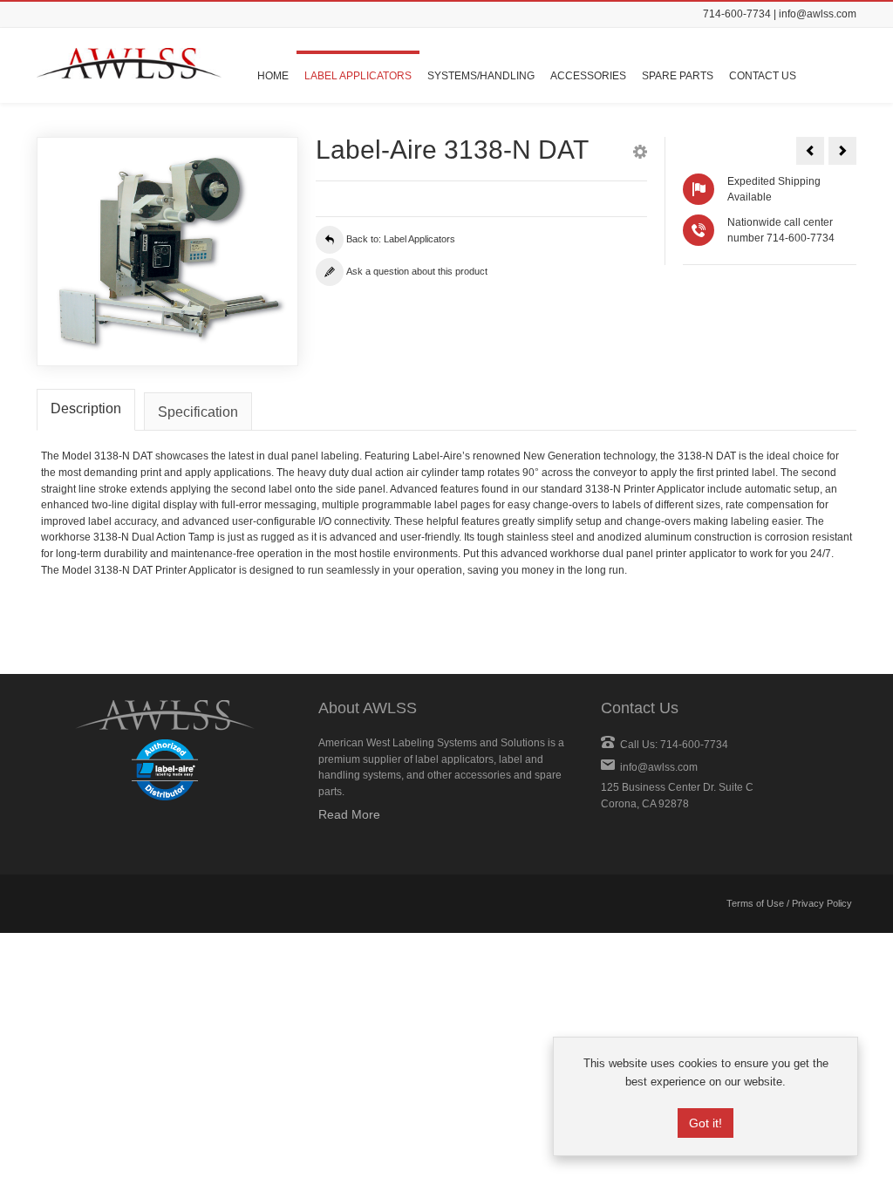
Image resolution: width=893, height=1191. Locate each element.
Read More (349, 814)
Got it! (705, 1123)
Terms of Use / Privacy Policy (789, 903)
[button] (640, 154)
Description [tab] (86, 408)
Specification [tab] (198, 412)
